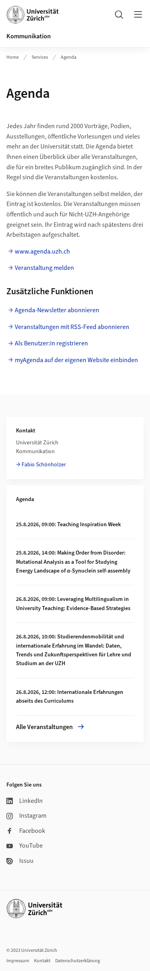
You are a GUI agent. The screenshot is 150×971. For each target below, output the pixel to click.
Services (40, 57)
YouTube (31, 845)
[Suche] (118, 14)
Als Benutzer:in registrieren (51, 343)
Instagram (32, 815)
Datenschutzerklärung (77, 960)
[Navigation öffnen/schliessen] (138, 14)
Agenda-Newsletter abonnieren (57, 310)
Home (12, 57)
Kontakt (42, 960)
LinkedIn (31, 801)
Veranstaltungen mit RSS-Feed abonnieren (72, 327)
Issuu (26, 860)
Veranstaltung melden (44, 268)
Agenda (68, 57)
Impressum (17, 960)
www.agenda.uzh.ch (42, 251)
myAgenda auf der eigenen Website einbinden (76, 360)
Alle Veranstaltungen (44, 727)
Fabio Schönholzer (44, 465)
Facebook (32, 830)
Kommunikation (28, 36)
